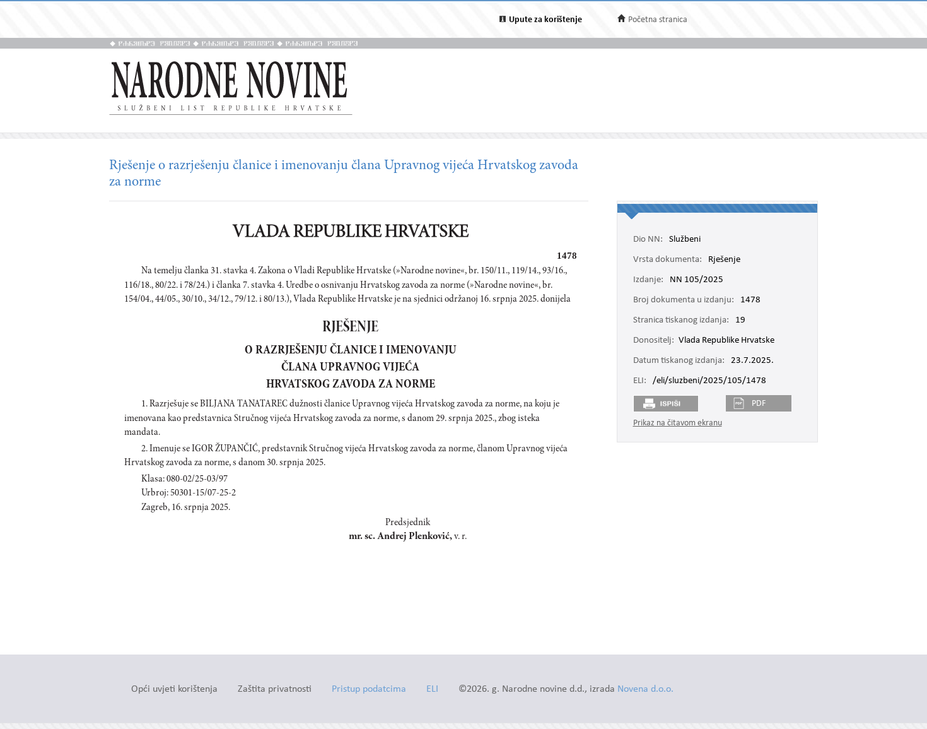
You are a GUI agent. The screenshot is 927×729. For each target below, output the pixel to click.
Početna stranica (657, 20)
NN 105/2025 (696, 280)
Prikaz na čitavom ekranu (677, 423)
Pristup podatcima (369, 689)
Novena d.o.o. (645, 689)
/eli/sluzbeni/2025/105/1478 (709, 381)
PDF (759, 403)
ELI (432, 689)
